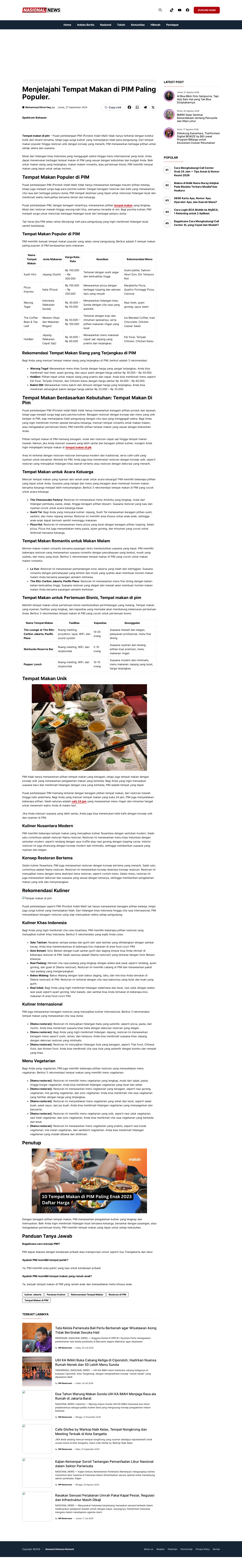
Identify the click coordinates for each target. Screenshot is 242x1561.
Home (67, 24)
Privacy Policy (203, 1549)
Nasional (105, 24)
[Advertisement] (99, 52)
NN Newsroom (65, 1348)
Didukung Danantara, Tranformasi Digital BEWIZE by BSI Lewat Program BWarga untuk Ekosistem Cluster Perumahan (198, 138)
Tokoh (121, 24)
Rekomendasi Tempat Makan (87, 1294)
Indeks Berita (85, 24)
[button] (160, 10)
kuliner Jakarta (33, 1294)
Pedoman (172, 1549)
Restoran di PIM (117, 1294)
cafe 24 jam (79, 801)
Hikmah (155, 24)
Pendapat (172, 24)
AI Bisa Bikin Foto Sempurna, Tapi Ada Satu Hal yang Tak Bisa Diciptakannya (198, 99)
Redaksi (160, 1549)
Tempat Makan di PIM (36, 1300)
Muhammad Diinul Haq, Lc (40, 107)
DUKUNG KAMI (207, 10)
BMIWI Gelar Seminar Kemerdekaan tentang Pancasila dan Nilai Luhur (197, 118)
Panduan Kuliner (56, 1294)
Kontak (216, 1549)
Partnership (186, 1549)
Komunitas (138, 24)
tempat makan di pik (78, 447)
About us (148, 1549)
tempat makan (123, 205)
